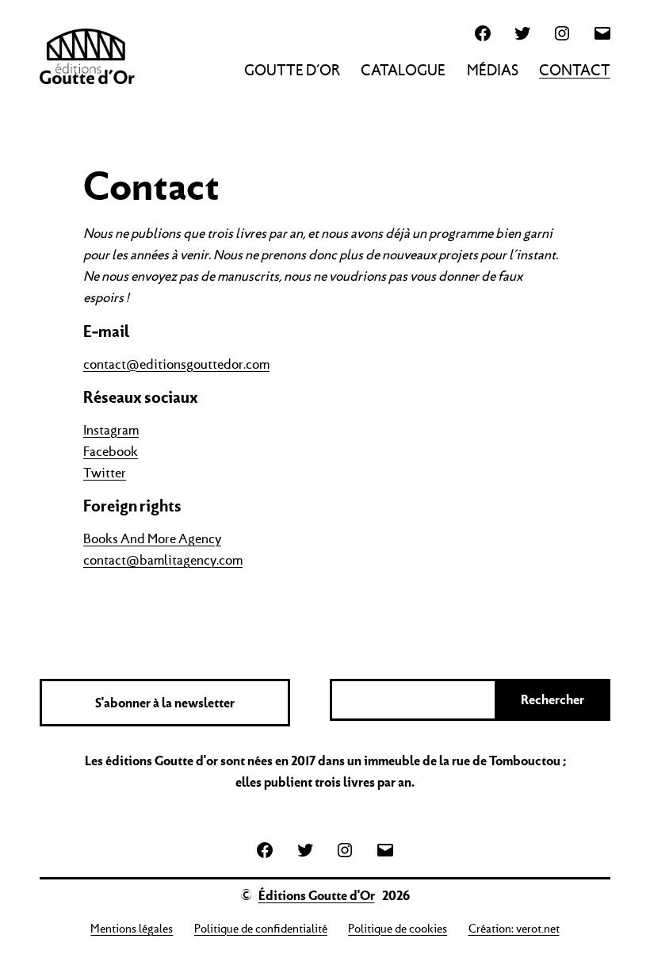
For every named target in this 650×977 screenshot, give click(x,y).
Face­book (110, 451)
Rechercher (552, 699)
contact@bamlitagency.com (163, 560)
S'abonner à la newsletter (165, 702)
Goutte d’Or (292, 70)
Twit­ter (104, 473)
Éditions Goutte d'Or (316, 895)
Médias (492, 70)
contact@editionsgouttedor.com (176, 364)
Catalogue (403, 70)
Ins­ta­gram (111, 430)
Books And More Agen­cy (152, 538)
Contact (574, 70)
